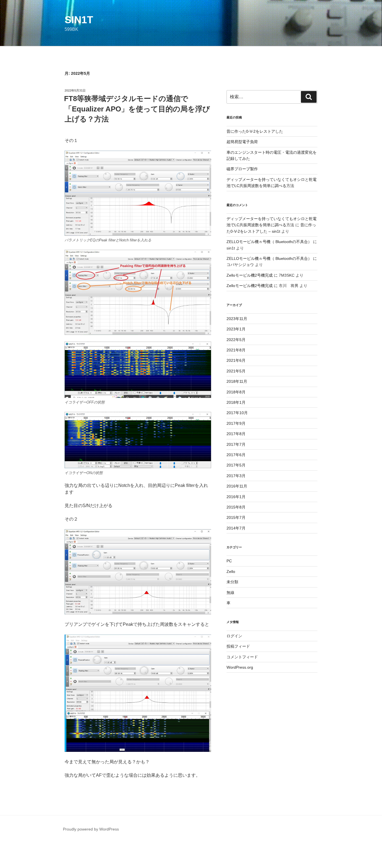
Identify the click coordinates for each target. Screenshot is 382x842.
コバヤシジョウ (240, 264)
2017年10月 (237, 412)
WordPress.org (240, 667)
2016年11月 (237, 486)
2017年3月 (236, 476)
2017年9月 (236, 423)
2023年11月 (237, 318)
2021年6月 (236, 360)
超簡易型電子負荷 (242, 141)
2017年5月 (236, 465)
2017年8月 (236, 434)
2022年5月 (236, 339)
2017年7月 (236, 444)
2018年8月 (236, 392)
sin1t (79, 19)
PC (229, 561)
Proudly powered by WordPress (91, 829)
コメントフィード (242, 657)
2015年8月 (236, 507)
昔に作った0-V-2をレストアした (255, 131)
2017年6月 (236, 455)
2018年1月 (236, 402)
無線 (230, 592)
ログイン (234, 636)
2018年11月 (237, 381)
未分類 (232, 582)
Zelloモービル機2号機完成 (250, 275)
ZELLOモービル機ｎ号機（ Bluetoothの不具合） (269, 241)
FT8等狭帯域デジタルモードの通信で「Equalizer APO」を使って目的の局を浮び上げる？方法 (137, 108)
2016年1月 (236, 497)
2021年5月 (236, 371)
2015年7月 (236, 517)
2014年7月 (236, 528)
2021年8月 (236, 350)
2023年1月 (236, 329)
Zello (231, 571)
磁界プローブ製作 (242, 169)
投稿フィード (238, 646)
